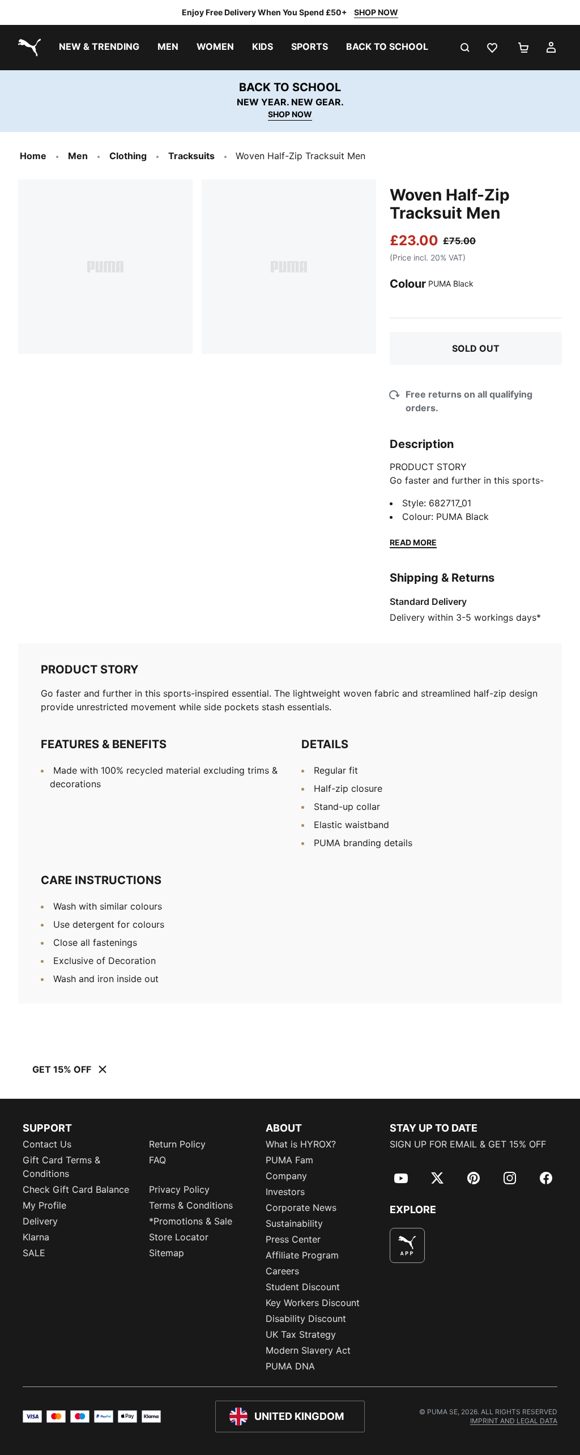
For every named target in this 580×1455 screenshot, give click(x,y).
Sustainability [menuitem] (294, 1223)
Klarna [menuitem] (36, 1237)
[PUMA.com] (27, 47)
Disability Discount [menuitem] (306, 1318)
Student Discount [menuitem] (303, 1286)
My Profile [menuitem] (44, 1205)
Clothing (128, 155)
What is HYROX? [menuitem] (301, 1144)
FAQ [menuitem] (157, 1160)
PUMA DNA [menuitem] (290, 1366)
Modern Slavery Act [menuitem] (308, 1350)
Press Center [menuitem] (293, 1239)
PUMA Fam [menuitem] (289, 1160)
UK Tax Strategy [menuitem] (301, 1334)
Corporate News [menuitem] (301, 1207)
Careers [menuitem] (282, 1271)
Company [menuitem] (286, 1175)
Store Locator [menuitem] (178, 1237)
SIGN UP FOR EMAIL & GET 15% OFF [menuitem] (468, 1144)
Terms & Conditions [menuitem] (191, 1205)
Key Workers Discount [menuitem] (313, 1302)
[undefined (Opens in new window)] (407, 1245)
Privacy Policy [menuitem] (179, 1189)
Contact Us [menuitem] (47, 1144)
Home (33, 155)
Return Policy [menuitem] (177, 1144)
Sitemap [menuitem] (166, 1252)
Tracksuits (191, 155)
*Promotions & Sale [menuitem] (190, 1221)
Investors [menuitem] (285, 1191)
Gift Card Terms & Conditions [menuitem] (61, 1166)
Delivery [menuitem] (40, 1221)
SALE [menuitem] (34, 1252)
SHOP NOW (376, 12)
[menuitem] (99, 47)
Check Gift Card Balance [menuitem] (76, 1189)
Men (78, 155)
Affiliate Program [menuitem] (302, 1255)
